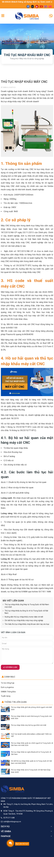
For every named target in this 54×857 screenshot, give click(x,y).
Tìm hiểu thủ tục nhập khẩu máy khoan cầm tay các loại (27, 624)
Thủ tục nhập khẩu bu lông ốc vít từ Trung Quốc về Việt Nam (26, 612)
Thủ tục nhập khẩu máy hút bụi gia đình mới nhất (28, 725)
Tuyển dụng (5, 696)
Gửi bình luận (11, 667)
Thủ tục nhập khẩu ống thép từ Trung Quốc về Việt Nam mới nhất (27, 605)
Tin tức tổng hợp (7, 683)
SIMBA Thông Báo (8, 692)
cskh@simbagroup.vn (12, 822)
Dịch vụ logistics (7, 687)
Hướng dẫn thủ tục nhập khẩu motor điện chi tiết (24, 617)
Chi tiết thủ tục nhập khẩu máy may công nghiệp (24, 620)
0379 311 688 (9, 818)
